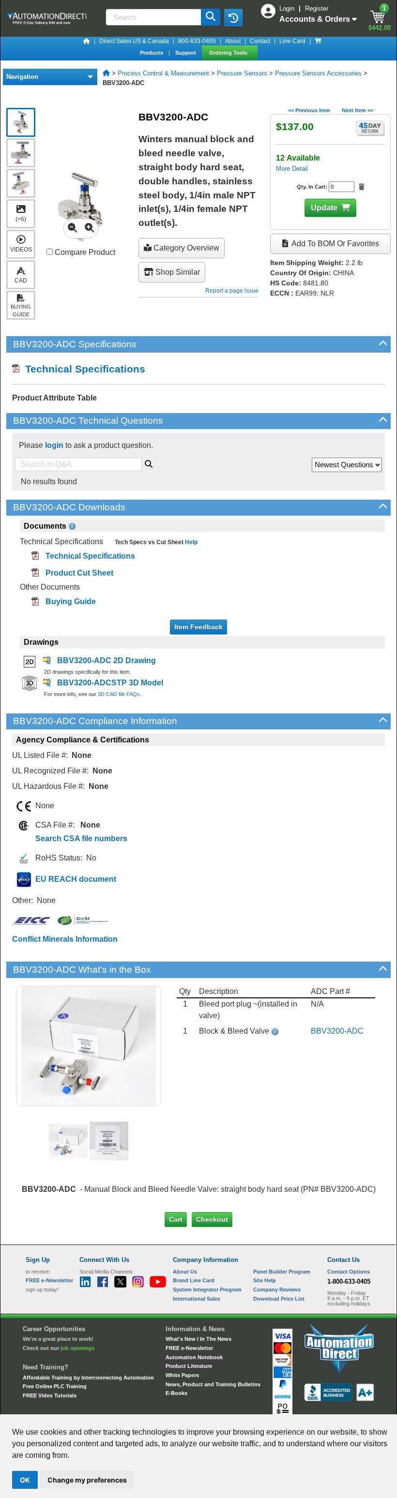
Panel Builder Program (281, 1272)
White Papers (182, 1375)
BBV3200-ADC (337, 1031)
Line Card (292, 41)
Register (316, 8)
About (233, 41)
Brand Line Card (193, 1280)
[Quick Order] (318, 41)
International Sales (196, 1299)
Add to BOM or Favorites (334, 243)
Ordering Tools (229, 53)
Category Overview (185, 248)
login (54, 445)
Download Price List (279, 1299)
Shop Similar (176, 272)
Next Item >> (357, 110)
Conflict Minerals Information (65, 939)
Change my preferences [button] (87, 1480)
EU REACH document (75, 879)
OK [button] (25, 1480)
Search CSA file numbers (81, 838)
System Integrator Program (207, 1289)
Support (186, 53)
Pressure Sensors (242, 73)
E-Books (176, 1393)
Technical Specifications (82, 368)
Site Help (264, 1280)
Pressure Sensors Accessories (318, 73)
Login (287, 8)
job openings (77, 1348)
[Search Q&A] (148, 462)
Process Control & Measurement (163, 73)
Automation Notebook (194, 1357)
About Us (185, 1272)
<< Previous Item (309, 110)
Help (190, 542)
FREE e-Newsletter (189, 1348)
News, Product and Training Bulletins (213, 1384)
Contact (260, 41)
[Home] (86, 41)
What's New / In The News (198, 1339)
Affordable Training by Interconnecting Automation (88, 1377)
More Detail (292, 168)
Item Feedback (198, 627)
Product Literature (189, 1366)
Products (152, 53)
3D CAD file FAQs (119, 694)
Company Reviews (277, 1289)
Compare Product (84, 252)
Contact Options (348, 1272)
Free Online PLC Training (55, 1386)
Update (324, 208)
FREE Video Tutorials (49, 1395)
